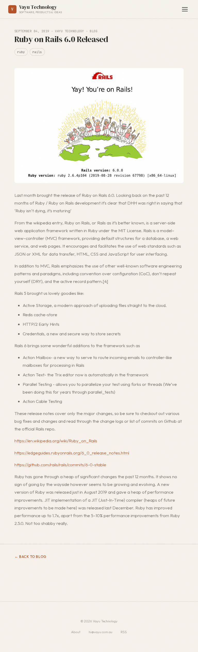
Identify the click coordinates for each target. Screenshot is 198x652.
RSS (124, 632)
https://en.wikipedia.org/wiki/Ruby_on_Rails (55, 440)
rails (37, 52)
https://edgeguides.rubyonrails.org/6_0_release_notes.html (71, 452)
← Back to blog (30, 556)
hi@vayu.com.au (100, 632)
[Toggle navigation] (185, 9)
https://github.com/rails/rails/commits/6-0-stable (60, 464)
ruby (21, 52)
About (75, 632)
